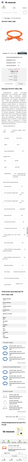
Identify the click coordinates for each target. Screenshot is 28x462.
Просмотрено (19, 460)
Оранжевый (5, 337)
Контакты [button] (4, 7)
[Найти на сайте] (25, 12)
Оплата (8, 442)
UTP (4, 333)
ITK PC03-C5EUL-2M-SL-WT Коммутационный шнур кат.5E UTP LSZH (17, 359)
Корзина (24, 7)
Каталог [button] (4, 442)
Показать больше (21, 362)
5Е (3, 322)
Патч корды (7, 18)
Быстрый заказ (9, 83)
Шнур (4, 330)
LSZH (4, 326)
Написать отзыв (21, 418)
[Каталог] (3, 2)
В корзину (20, 83)
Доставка (14, 442)
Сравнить (4, 460)
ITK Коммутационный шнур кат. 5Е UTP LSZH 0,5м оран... (17, 450)
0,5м (4, 318)
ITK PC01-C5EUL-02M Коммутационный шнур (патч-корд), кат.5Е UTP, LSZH (16, 396)
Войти (14, 7)
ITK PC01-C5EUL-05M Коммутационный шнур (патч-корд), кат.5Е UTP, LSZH (16, 408)
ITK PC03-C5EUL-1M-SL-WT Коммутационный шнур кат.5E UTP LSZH (17, 353)
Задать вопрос (27, 230)
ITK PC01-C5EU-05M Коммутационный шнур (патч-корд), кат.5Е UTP (16, 402)
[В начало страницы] (25, 459)
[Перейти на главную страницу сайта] (11, 2)
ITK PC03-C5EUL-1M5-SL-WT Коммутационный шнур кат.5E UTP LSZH (17, 348)
